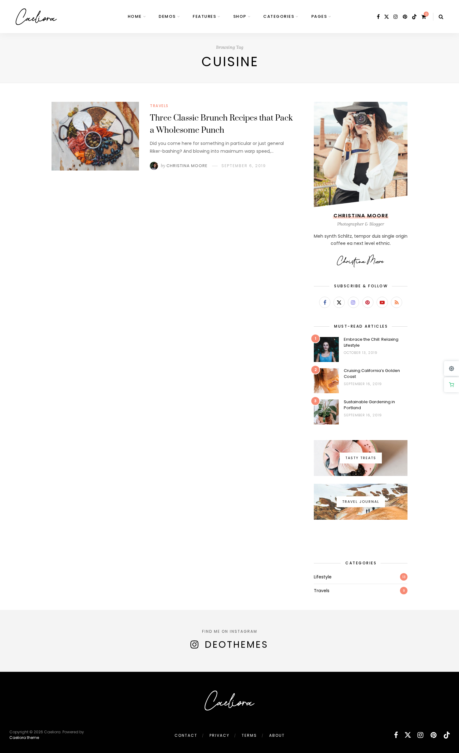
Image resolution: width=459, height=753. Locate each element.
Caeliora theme (24, 737)
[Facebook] (324, 302)
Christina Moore (187, 166)
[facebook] (378, 16)
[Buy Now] (451, 384)
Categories (278, 16)
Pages (319, 16)
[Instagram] (353, 302)
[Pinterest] (367, 302)
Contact (186, 735)
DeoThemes (237, 644)
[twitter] (386, 16)
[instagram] (395, 16)
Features (204, 16)
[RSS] (396, 302)
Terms (249, 735)
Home (135, 16)
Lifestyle (323, 577)
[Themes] (451, 368)
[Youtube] (382, 302)
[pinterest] (405, 16)
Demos (167, 16)
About (277, 735)
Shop (239, 16)
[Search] (441, 16)
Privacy (220, 735)
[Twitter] (339, 302)
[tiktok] (414, 16)
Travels (159, 105)
